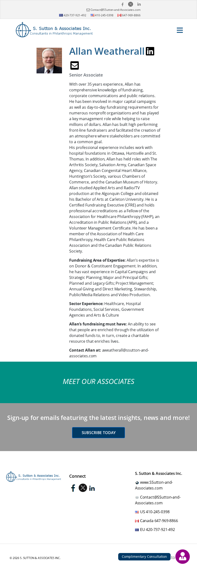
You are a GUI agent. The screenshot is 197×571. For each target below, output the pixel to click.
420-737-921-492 (74, 15)
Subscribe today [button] (99, 432)
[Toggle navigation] (180, 30)
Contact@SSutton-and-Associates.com (116, 10)
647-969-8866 (130, 15)
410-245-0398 (103, 15)
